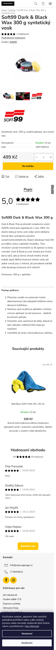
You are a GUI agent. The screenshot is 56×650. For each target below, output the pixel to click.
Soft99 (13, 42)
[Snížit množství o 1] (36, 157)
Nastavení (27, 633)
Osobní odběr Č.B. (12, 599)
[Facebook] (6, 580)
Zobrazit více (28, 546)
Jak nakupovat (10, 595)
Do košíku (28, 166)
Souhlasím (26, 642)
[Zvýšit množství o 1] (51, 157)
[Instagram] (13, 580)
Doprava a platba (11, 603)
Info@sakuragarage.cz (21, 565)
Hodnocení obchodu (28, 450)
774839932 (16, 572)
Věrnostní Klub (10, 608)
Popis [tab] (28, 189)
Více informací (32, 626)
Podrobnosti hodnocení (13, 37)
